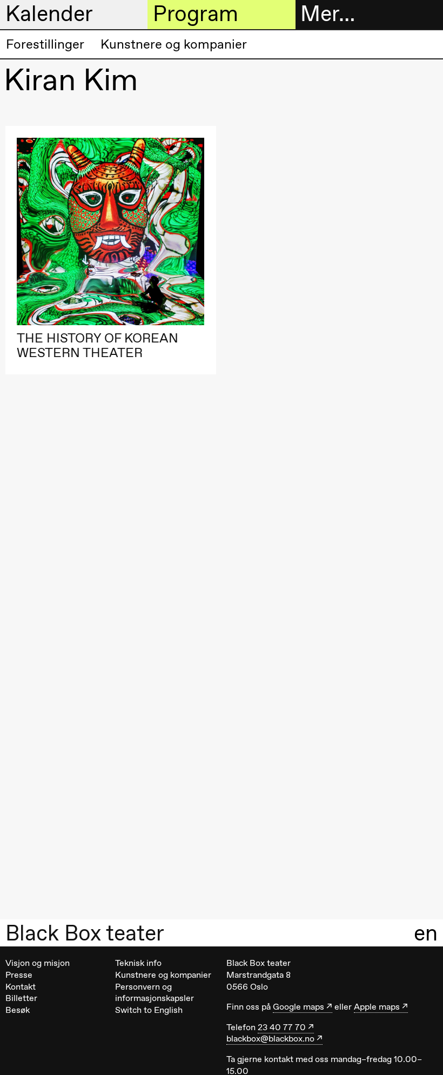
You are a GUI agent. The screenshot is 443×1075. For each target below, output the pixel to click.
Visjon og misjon (37, 963)
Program (195, 14)
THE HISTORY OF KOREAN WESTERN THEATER (97, 345)
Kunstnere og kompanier (173, 44)
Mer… (327, 14)
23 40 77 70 (282, 1027)
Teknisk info (138, 963)
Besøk (17, 1010)
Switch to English (149, 1010)
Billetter (21, 998)
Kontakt (20, 986)
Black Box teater (84, 933)
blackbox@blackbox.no (270, 1038)
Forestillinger (45, 44)
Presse (18, 974)
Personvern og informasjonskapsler (154, 992)
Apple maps (377, 1006)
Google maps (298, 1006)
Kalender (49, 14)
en (426, 932)
